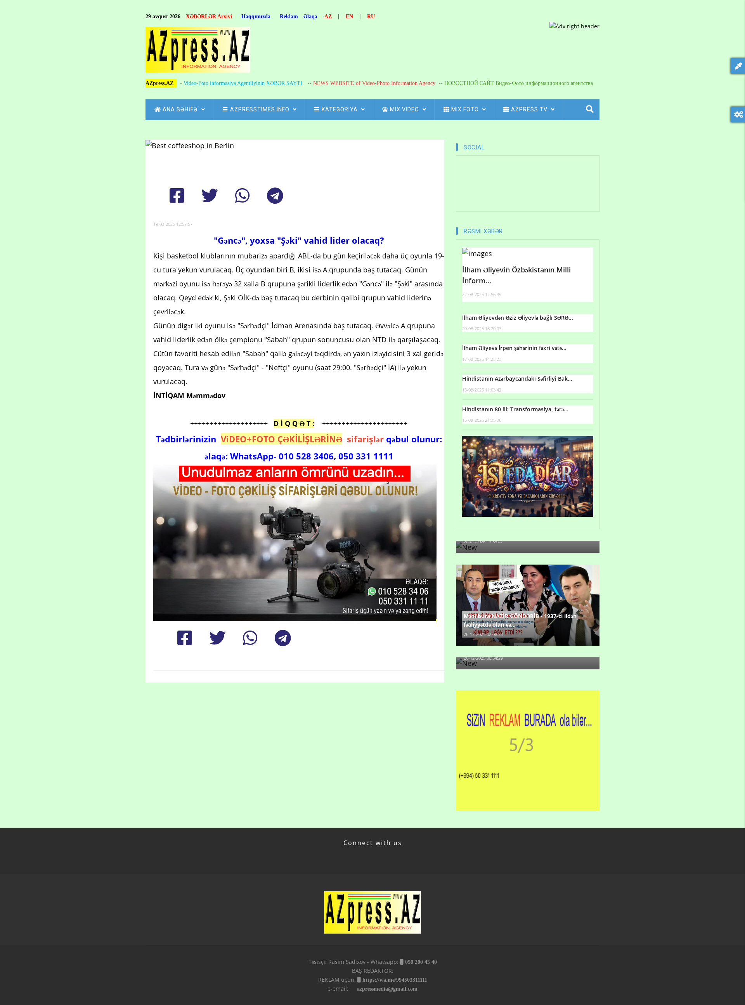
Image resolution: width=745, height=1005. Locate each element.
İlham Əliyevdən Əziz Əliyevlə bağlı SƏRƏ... (517, 317)
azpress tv (530, 109)
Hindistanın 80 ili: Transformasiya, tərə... (515, 409)
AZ (328, 16)
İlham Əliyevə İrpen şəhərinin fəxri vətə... (514, 348)
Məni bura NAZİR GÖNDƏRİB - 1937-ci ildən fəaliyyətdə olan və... (520, 620)
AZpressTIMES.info (260, 109)
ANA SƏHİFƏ (181, 109)
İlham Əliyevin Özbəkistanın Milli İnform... (516, 275)
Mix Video (405, 109)
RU (371, 16)
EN (349, 16)
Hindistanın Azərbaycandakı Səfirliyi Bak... (517, 378)
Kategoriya (340, 109)
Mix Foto (465, 109)
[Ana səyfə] (198, 51)
